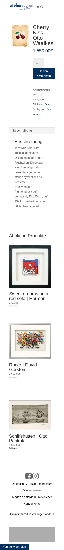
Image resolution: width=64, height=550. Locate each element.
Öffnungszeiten (32, 490)
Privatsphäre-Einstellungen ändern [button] (32, 514)
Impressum (45, 483)
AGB (33, 483)
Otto (47, 104)
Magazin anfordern (24, 497)
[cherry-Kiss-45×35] (20, 36)
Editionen (38, 104)
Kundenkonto (32, 503)
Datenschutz (20, 483)
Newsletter (45, 497)
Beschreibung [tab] (22, 130)
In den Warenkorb (44, 73)
